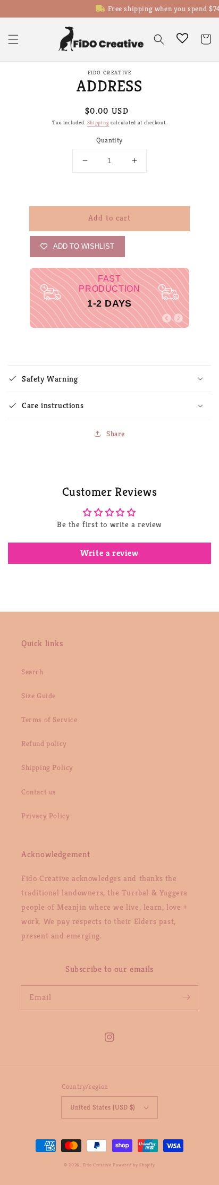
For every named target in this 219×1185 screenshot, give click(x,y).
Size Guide (38, 695)
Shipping (98, 122)
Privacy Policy (45, 815)
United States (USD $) (102, 1107)
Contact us (38, 792)
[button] (13, 39)
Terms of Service (49, 719)
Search (32, 671)
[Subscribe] (186, 997)
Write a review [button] (109, 552)
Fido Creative (97, 1164)
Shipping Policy (47, 767)
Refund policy (44, 743)
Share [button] (115, 433)
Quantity (109, 140)
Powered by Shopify (134, 1164)
